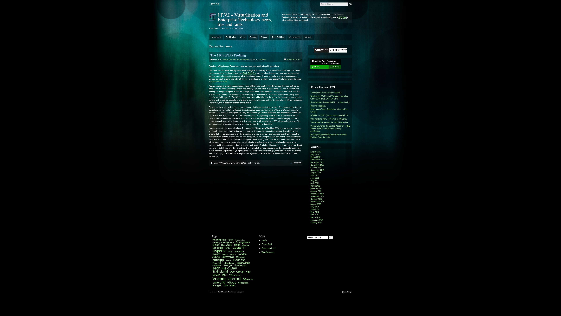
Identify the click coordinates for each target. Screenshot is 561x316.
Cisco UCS (226, 245)
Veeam (219, 278)
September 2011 (317, 170)
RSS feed (342, 17)
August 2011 (315, 173)
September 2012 (317, 160)
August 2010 (315, 204)
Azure (230, 239)
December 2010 (317, 194)
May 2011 (314, 181)
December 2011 (317, 162)
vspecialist (243, 282)
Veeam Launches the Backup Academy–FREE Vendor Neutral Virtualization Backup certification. (330, 128)
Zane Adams (230, 285)
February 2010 (316, 220)
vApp (248, 272)
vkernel (234, 278)
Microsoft (240, 257)
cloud (237, 244)
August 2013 (315, 152)
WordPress (222, 292)
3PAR (221, 163)
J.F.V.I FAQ (215, 4)
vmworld (219, 282)
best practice (240, 240)
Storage (264, 37)
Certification (231, 37)
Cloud (242, 37)
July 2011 (314, 175)
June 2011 (314, 178)
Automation (216, 37)
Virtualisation (294, 37)
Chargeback (243, 242)
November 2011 (317, 165)
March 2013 (315, 157)
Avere (226, 163)
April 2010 (314, 215)
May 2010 (314, 212)
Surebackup (240, 265)
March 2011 (315, 186)
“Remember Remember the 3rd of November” (329, 122)
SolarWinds (243, 262)
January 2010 (316, 222)
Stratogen (227, 265)
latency (225, 254)
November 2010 (317, 196)
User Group (237, 271)
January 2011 (316, 191)
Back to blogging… (318, 106)
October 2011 (316, 167)
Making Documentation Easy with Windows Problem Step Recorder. (328, 136)
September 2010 (317, 201)
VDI (224, 275)
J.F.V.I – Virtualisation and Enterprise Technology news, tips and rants (245, 19)
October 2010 (316, 199)
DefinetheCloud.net (219, 82)
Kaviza (216, 254)
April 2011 (314, 183)
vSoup (231, 282)
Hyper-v (219, 251)
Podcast (239, 260)
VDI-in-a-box (235, 275)
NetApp (243, 163)
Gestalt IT (239, 247)
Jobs (229, 251)
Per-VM (228, 260)
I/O (237, 163)
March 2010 (315, 217)
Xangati (217, 285)
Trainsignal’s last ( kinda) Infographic (326, 93)
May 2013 (314, 154)
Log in (264, 240)
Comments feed (268, 248)
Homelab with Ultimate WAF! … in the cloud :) (329, 102)
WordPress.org (268, 252)
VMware (248, 279)
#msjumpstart (219, 239)
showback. (229, 263)
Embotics (218, 247)
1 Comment (262, 59)
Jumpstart (239, 251)
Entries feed (267, 244)
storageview (217, 265)
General (253, 37)
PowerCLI (217, 263)
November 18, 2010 (294, 59)
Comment (297, 163)
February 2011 (316, 188)
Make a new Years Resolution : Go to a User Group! (329, 110)
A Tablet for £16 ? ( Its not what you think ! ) (329, 115)
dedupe (245, 245)
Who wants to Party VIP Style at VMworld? (328, 119)
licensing (233, 254)
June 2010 (314, 209)
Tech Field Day (278, 37)
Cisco (216, 244)
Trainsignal (220, 271)
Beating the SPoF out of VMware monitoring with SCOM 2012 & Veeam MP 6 (329, 97)
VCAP (216, 274)
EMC (233, 163)
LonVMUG (228, 256)
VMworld (308, 37)
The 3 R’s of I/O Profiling (228, 55)
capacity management (223, 242)
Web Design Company (236, 292)
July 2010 (314, 207)
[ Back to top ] (347, 292)
